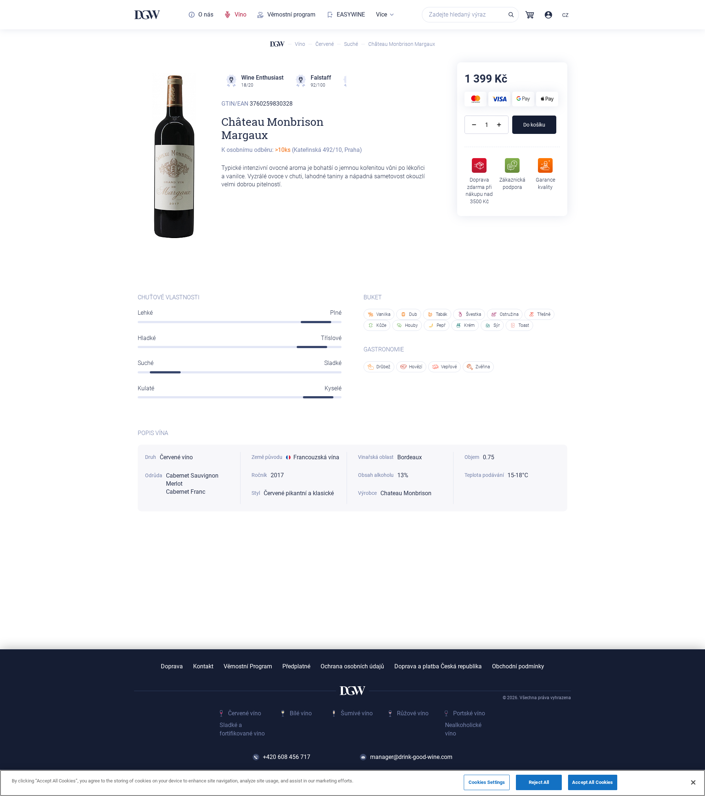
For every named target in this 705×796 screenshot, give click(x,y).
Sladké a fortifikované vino (242, 729)
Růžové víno (413, 713)
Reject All (539, 782)
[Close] (693, 782)
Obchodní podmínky (518, 666)
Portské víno (469, 713)
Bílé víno (301, 713)
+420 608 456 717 (286, 756)
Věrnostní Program (248, 666)
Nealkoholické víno (463, 729)
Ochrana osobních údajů (352, 666)
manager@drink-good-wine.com (411, 756)
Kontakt (203, 666)
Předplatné (296, 666)
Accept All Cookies (592, 782)
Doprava (172, 666)
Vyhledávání (511, 14)
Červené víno (244, 713)
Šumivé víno (357, 713)
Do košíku (534, 125)
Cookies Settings (487, 782)
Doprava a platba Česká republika (438, 666)
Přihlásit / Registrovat (548, 14)
